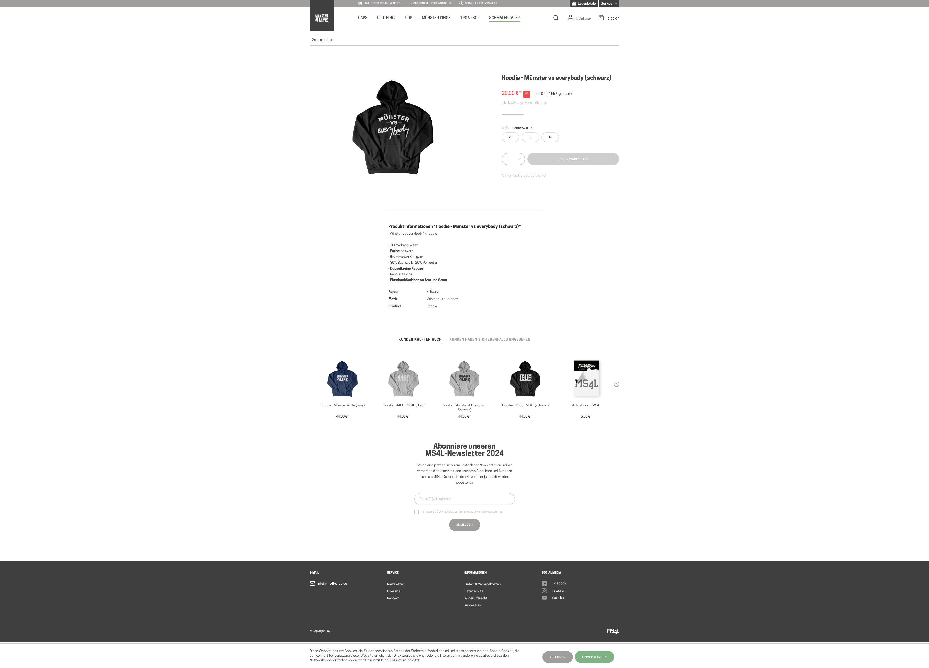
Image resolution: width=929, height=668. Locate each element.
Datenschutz (473, 591)
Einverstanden (594, 657)
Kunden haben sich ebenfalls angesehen (490, 340)
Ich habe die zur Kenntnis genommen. (462, 511)
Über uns (393, 591)
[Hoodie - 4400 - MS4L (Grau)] (403, 379)
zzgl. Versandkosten (532, 103)
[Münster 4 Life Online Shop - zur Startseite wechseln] (322, 18)
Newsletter (395, 584)
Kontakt (393, 598)
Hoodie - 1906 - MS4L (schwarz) (525, 405)
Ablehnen (558, 657)
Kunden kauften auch (420, 340)
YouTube (558, 598)
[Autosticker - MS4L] (586, 379)
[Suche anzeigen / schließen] (556, 18)
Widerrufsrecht (475, 598)
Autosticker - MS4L (586, 405)
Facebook (559, 583)
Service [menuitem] (607, 4)
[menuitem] (362, 17)
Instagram (559, 591)
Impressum (472, 605)
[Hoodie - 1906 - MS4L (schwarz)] (525, 379)
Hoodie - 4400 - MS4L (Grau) (403, 405)
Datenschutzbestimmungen (454, 511)
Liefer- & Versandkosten (482, 584)
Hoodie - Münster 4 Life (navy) (343, 405)
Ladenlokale (586, 4)
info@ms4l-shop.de (332, 583)
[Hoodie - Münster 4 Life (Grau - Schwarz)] (464, 379)
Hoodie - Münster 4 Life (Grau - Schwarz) (464, 408)
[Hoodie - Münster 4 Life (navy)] (343, 379)
